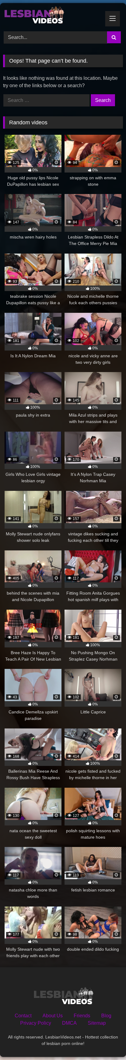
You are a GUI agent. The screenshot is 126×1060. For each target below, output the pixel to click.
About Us (53, 1015)
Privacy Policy (35, 1023)
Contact (23, 1015)
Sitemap (97, 1023)
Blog (106, 1015)
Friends (82, 1015)
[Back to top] (107, 1042)
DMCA (69, 1023)
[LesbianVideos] (51, 16)
